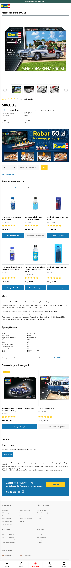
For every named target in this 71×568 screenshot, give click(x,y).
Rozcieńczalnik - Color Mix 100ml (11, 218)
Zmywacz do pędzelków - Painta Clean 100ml (12, 268)
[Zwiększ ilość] (15, 167)
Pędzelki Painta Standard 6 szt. (58, 218)
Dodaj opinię (7, 454)
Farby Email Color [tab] (46, 188)
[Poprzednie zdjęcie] (5, 89)
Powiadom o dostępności (28, 167)
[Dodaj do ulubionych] (44, 167)
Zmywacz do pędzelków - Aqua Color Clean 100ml (35, 269)
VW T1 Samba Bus (46, 408)
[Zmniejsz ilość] (3, 167)
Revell (26, 115)
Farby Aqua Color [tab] (30, 188)
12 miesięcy (50, 110)
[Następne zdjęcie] (66, 89)
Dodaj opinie (28, 99)
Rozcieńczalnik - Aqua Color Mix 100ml (34, 218)
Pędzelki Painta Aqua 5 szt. (57, 268)
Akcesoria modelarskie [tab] (12, 188)
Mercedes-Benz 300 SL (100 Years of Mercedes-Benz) (18, 409)
